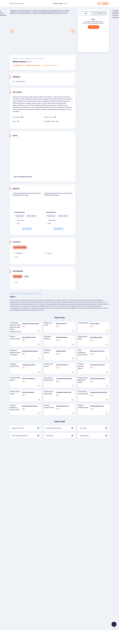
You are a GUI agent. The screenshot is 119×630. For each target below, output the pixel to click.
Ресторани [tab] (17, 276)
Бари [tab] (26, 276)
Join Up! (15, 58)
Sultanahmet (29, 58)
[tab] (86, 13)
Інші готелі (59, 421)
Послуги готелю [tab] (20, 247)
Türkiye (21, 58)
